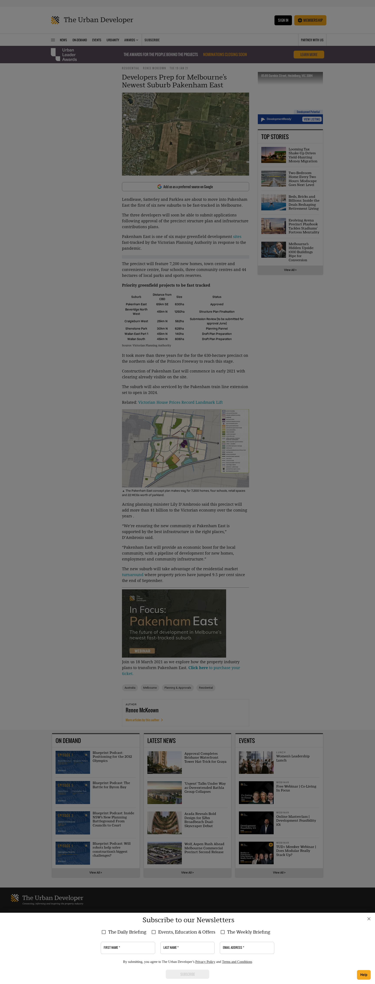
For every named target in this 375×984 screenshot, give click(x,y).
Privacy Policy (205, 962)
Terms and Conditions (237, 962)
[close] (369, 918)
